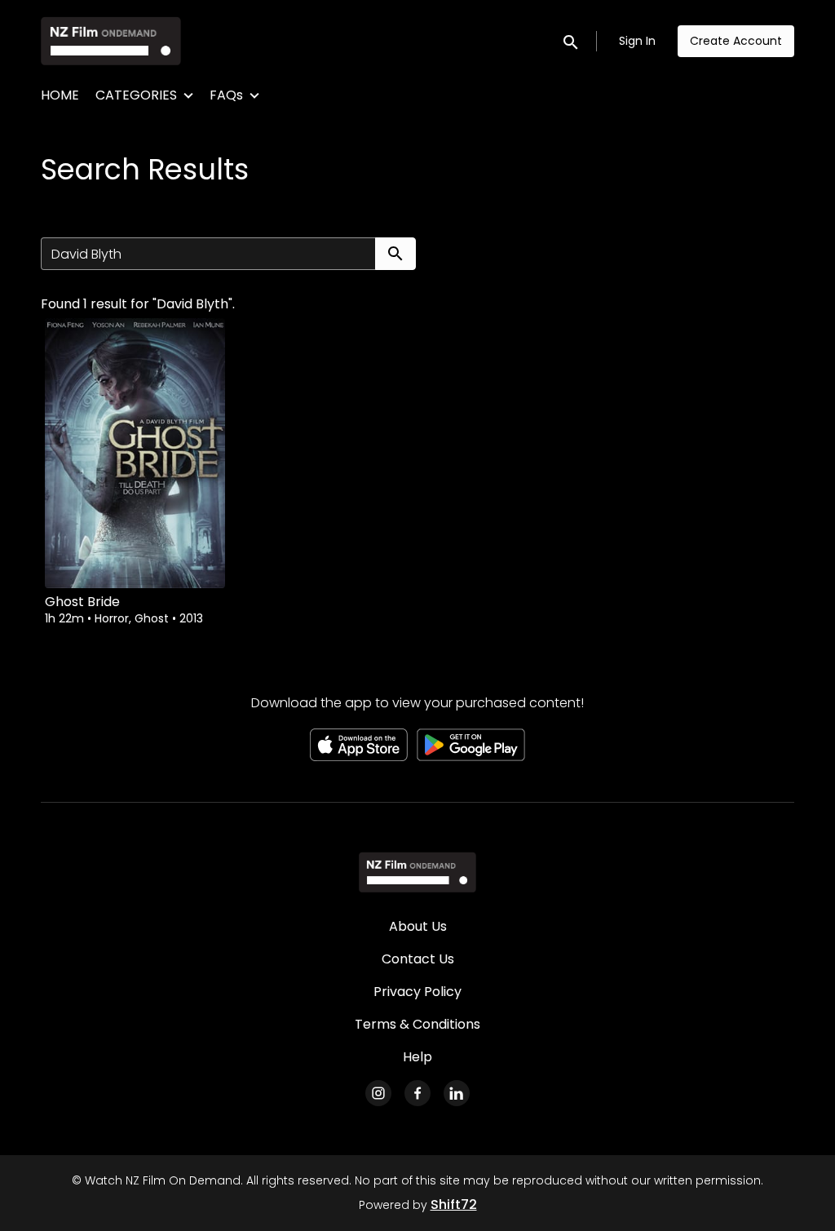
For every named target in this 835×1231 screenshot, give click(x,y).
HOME (60, 95)
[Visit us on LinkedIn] (457, 1093)
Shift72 (454, 1204)
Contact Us (418, 959)
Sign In (637, 41)
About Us (418, 926)
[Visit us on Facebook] (417, 1093)
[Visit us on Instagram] (378, 1093)
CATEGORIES (136, 95)
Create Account (736, 41)
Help (417, 1056)
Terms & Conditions (417, 1024)
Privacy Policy (417, 991)
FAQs (226, 95)
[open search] (571, 40)
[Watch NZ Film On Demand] (417, 872)
